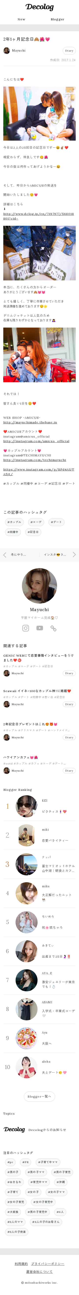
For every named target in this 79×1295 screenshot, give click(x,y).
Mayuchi (39, 609)
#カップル (14, 522)
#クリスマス (26, 730)
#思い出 (47, 697)
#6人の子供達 (16, 1231)
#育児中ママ (39, 1182)
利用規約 (21, 1264)
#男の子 (13, 1172)
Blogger (58, 19)
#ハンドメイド (58, 730)
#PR (25, 1162)
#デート (56, 522)
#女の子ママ (56, 1192)
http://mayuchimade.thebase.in (30, 422)
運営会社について (39, 1272)
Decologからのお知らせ (47, 1130)
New (21, 19)
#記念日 (33, 532)
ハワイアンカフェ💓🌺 (20, 757)
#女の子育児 (15, 1202)
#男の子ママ (36, 1172)
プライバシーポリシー (47, 1264)
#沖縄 (61, 1182)
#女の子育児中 (43, 1202)
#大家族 (13, 1212)
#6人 (60, 1212)
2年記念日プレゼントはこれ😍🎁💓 (30, 724)
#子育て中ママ (48, 1162)
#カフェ (34, 763)
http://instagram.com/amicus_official (36, 441)
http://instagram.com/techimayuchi (34, 460)
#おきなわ (14, 1182)
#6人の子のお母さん (45, 1222)
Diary (69, 50)
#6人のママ (15, 1222)
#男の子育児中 (37, 1212)
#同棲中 (13, 532)
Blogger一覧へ (39, 1096)
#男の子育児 (62, 1172)
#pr (10, 1162)
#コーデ (36, 522)
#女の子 (33, 1192)
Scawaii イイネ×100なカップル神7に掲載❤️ (37, 691)
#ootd (8, 763)
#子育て (13, 1192)
